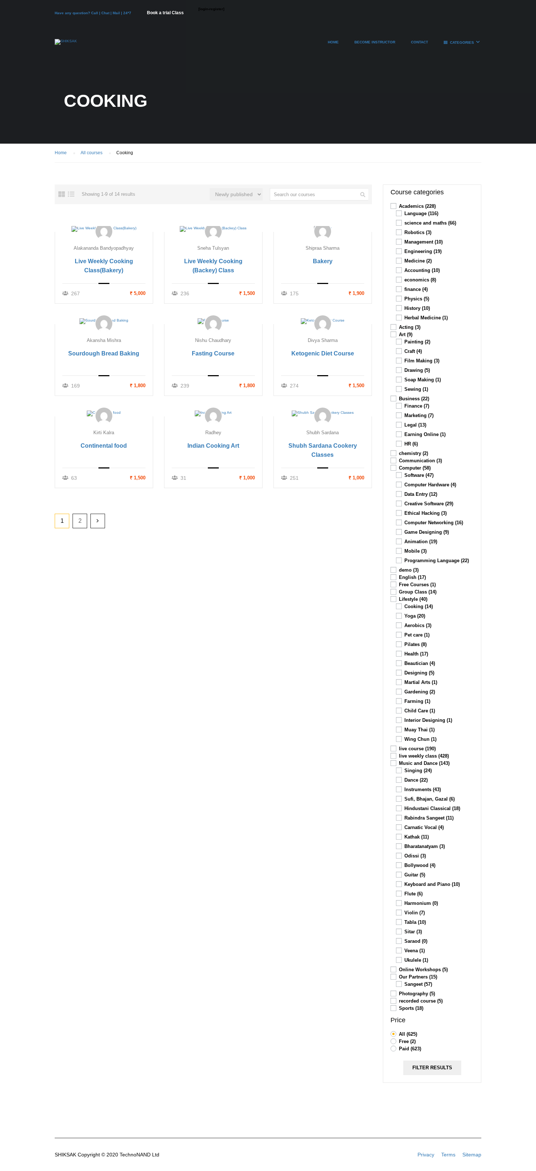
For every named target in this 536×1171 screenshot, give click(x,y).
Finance (416, 406)
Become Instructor (374, 42)
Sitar (413, 931)
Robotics (417, 232)
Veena (414, 950)
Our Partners (418, 977)
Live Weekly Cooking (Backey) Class (213, 265)
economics (420, 280)
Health (416, 654)
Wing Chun (420, 739)
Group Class (417, 592)
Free (407, 1041)
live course (417, 748)
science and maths (430, 223)
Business (414, 398)
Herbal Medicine (426, 317)
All (408, 1034)
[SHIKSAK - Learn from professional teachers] (66, 45)
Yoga (414, 616)
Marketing (419, 415)
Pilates (415, 644)
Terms (448, 1155)
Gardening (419, 692)
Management (423, 242)
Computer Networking (433, 522)
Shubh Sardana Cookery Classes (322, 450)
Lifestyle (413, 599)
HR (411, 444)
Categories (462, 42)
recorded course (421, 1001)
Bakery (323, 261)
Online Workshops (423, 969)
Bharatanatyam (424, 846)
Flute (413, 893)
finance (416, 289)
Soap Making (422, 379)
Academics (417, 206)
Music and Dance (424, 763)
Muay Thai (419, 729)
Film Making (421, 360)
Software (419, 475)
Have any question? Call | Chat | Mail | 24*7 (93, 13)
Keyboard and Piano (432, 884)
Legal (415, 425)
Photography (417, 993)
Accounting (422, 270)
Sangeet (418, 984)
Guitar (414, 875)
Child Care (419, 710)
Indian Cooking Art (213, 446)
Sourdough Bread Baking (103, 353)
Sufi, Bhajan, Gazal (429, 799)
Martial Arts (420, 682)
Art (405, 334)
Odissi (415, 856)
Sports (411, 1008)
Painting (417, 342)
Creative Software (428, 503)
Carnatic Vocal (424, 827)
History (417, 308)
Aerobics (417, 625)
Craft (413, 351)
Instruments (422, 789)
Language (421, 213)
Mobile (415, 551)
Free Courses (417, 584)
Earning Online (425, 434)
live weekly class (424, 756)
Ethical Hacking (425, 513)
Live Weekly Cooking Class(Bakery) (104, 265)
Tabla (415, 922)
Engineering (423, 251)
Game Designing (426, 532)
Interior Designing (428, 720)
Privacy (425, 1155)
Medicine (418, 261)
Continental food (104, 446)
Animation (420, 541)
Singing (418, 770)
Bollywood (419, 865)
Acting (409, 327)
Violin (414, 912)
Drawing (417, 370)
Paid (410, 1048)
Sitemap (471, 1155)
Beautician (419, 663)
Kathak (416, 837)
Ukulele (416, 960)
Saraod (415, 941)
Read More (104, 228)
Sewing (416, 389)
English (412, 577)
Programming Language (436, 560)
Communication (420, 460)
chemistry (413, 453)
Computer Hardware (430, 484)
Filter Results (432, 1067)
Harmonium (421, 903)
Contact (419, 42)
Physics (416, 298)
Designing (419, 673)
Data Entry (420, 494)
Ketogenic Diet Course (322, 353)
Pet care (417, 635)
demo (409, 570)
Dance (416, 780)
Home (333, 42)
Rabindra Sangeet (429, 818)
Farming (417, 701)
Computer (415, 468)
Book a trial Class (165, 12)
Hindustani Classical (432, 808)
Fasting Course (213, 353)
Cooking (418, 606)
